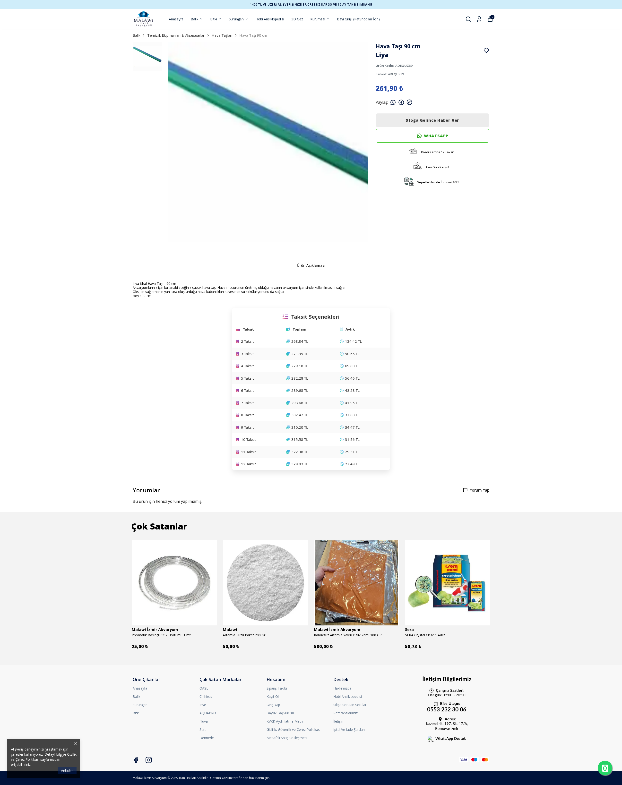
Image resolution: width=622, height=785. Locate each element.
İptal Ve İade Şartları (349, 729)
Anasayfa (176, 19)
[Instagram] (148, 760)
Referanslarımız (345, 713)
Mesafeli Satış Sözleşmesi (287, 737)
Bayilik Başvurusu (280, 713)
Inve (202, 704)
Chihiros (205, 696)
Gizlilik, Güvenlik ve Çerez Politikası (293, 729)
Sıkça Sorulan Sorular (349, 704)
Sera (203, 729)
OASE (203, 688)
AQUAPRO (207, 713)
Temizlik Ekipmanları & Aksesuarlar (176, 35)
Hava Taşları (222, 35)
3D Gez (297, 19)
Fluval (203, 721)
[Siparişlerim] (479, 19)
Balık (194, 19)
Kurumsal (317, 19)
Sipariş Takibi (277, 688)
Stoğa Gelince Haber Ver (432, 120)
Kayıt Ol (273, 696)
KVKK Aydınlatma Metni (285, 721)
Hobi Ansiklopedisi (270, 19)
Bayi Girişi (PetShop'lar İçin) (358, 19)
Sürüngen (236, 19)
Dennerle (206, 737)
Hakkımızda (342, 688)
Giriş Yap (273, 704)
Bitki (213, 19)
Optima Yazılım (221, 778)
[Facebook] (136, 760)
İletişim (339, 721)
